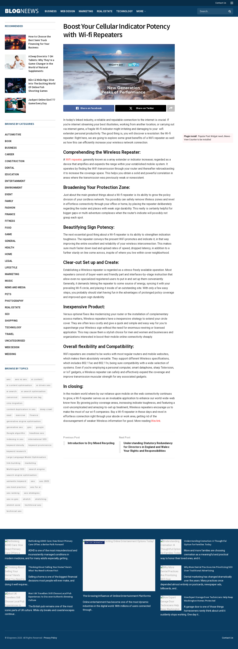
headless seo (36, 433)
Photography (14, 300)
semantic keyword (16, 481)
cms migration (14, 403)
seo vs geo (12, 499)
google (40, 427)
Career (9, 154)
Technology (124, 11)
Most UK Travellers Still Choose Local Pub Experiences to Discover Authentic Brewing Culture (50, 597)
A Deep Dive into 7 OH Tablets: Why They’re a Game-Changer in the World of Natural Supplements (41, 64)
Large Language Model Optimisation (26, 457)
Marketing (86, 11)
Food (8, 227)
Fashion (10, 207)
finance (34, 415)
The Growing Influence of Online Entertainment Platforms (117, 595)
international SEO (37, 439)
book (8, 141)
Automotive (13, 134)
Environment (13, 187)
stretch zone (13, 505)
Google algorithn (16, 433)
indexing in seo (15, 439)
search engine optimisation (22, 475)
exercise (20, 415)
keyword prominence (40, 445)
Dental (9, 167)
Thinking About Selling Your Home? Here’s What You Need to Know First (50, 568)
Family (9, 201)
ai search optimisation (33, 391)
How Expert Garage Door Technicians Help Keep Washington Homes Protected (208, 599)
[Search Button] (230, 11)
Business (51, 11)
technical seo (14, 511)
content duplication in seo (21, 409)
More (139, 11)
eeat (9, 415)
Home (8, 254)
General (10, 241)
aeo (9, 379)
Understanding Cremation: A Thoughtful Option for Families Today (205, 542)
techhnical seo (33, 505)
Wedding (10, 354)
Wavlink (155, 421)
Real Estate (104, 11)
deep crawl (46, 409)
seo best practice (16, 487)
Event (9, 194)
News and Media (15, 287)
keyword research (16, 451)
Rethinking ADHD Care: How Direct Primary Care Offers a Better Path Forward (50, 542)
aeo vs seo (21, 379)
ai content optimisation (19, 385)
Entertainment (15, 181)
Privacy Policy (50, 638)
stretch (27, 499)
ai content (36, 379)
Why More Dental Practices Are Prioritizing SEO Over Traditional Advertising (208, 568)
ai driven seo (43, 385)
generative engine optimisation (24, 421)
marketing (30, 463)
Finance (10, 214)
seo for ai (35, 487)
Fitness (10, 221)
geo (29, 427)
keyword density (15, 445)
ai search (12, 391)
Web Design (67, 11)
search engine (37, 469)
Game (8, 234)
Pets (8, 294)
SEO (7, 314)
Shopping (11, 320)
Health (9, 247)
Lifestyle (11, 267)
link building (13, 463)
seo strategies (32, 493)
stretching (40, 499)
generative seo (15, 427)
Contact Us (220, 3)
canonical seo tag (31, 397)
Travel (9, 334)
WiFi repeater (74, 159)
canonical (12, 397)
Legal (8, 261)
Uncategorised (15, 340)
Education (12, 174)
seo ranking (13, 493)
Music (9, 280)
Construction (14, 161)
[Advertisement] (208, 74)
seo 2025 (44, 481)
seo (33, 481)
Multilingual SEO (15, 469)
